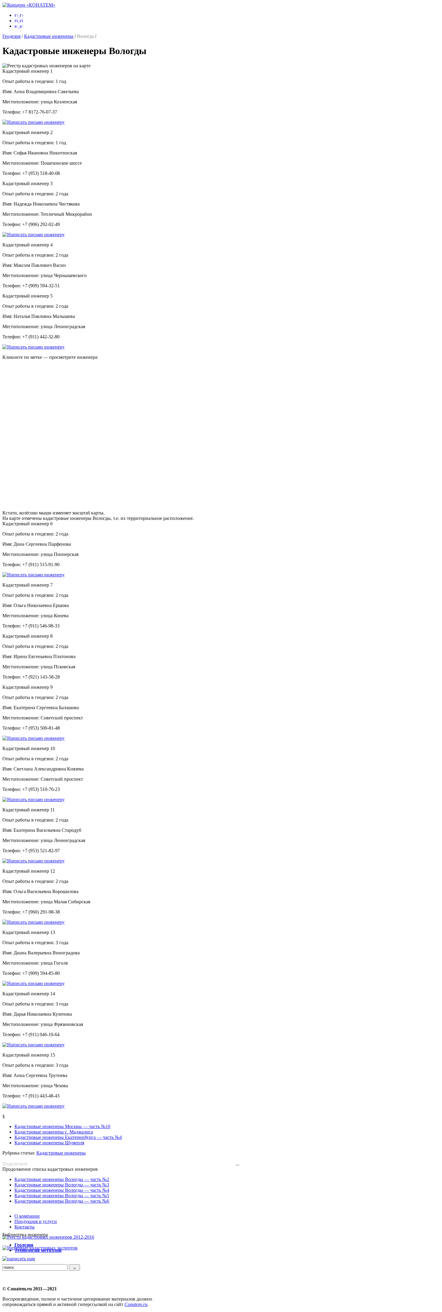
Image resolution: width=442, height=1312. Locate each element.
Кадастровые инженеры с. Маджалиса (53, 1131)
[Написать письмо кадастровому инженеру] (33, 122)
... (237, 1163)
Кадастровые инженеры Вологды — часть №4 (61, 1190)
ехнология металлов (38, 1250)
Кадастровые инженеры (48, 36)
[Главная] (28, 5)
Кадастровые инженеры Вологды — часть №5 (61, 1195)
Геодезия (11, 36)
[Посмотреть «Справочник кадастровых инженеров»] (48, 1237)
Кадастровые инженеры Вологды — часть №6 (61, 1201)
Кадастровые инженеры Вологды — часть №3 (61, 1184)
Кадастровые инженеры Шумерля (49, 1142)
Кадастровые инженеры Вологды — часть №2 (61, 1179)
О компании (27, 1216)
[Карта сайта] (18, 26)
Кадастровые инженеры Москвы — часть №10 (62, 1126)
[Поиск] (18, 20)
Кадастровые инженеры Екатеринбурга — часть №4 (68, 1137)
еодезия (23, 1244)
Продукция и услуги (35, 1221)
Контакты (24, 1226)
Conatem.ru (135, 1304)
